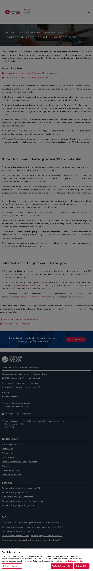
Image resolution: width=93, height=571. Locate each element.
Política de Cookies (75, 561)
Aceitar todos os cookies (61, 566)
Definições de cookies (11, 566)
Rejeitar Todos (82, 566)
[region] (46, 560)
